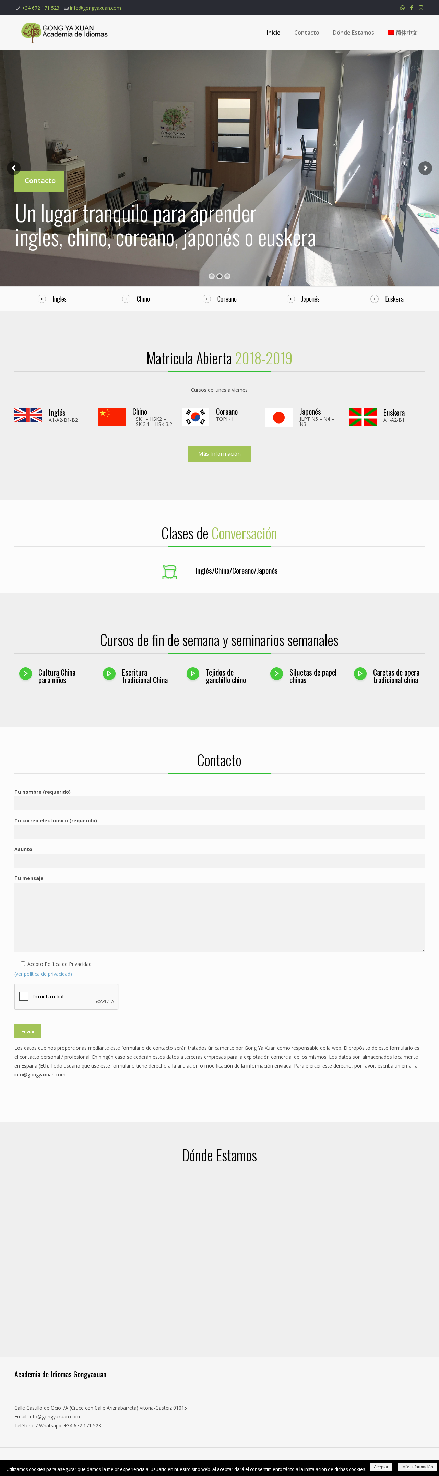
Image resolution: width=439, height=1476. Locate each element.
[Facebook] (411, 7)
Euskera (394, 412)
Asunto (23, 849)
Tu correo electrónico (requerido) (55, 820)
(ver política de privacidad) (43, 974)
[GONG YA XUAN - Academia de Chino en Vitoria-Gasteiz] (65, 32)
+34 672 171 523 (40, 7)
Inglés (57, 412)
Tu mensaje (29, 878)
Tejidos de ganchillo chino (226, 676)
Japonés (310, 411)
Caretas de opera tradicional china (396, 676)
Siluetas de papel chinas (313, 676)
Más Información (417, 1467)
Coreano (227, 411)
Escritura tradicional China (145, 676)
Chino (139, 411)
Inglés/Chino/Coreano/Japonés (236, 570)
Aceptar (381, 1467)
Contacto (40, 180)
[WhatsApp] (402, 7)
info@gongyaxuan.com (95, 7)
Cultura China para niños (56, 676)
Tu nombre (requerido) (42, 792)
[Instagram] (421, 7)
